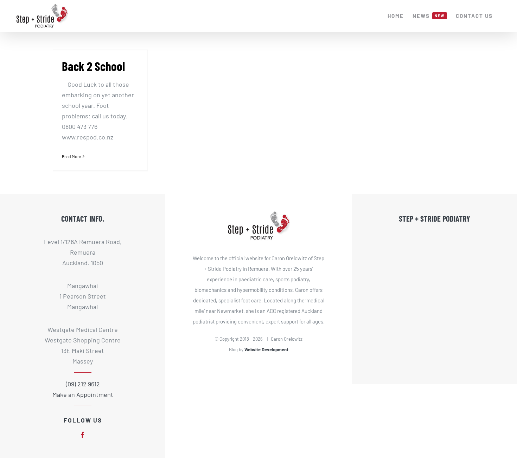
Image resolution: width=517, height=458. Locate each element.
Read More (71, 156)
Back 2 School (93, 66)
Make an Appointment (82, 394)
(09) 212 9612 (83, 384)
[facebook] (82, 435)
